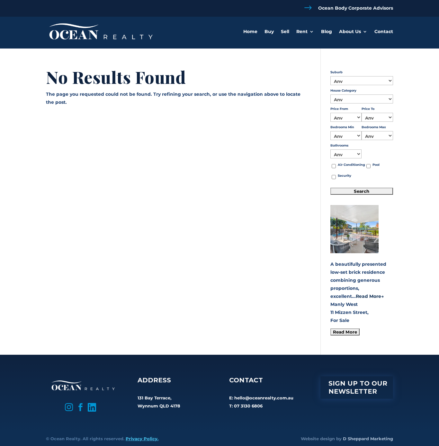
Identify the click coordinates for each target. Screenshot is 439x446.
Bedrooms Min (342, 127)
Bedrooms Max (374, 127)
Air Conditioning (351, 164)
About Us (350, 31)
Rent (302, 31)
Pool (376, 164)
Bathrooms (339, 145)
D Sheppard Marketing (368, 438)
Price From (339, 109)
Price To (368, 109)
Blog (326, 31)
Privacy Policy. (142, 438)
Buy (269, 31)
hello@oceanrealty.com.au (263, 397)
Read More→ (370, 296)
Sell (285, 31)
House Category (343, 90)
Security (344, 175)
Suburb (336, 72)
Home (250, 31)
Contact (383, 31)
